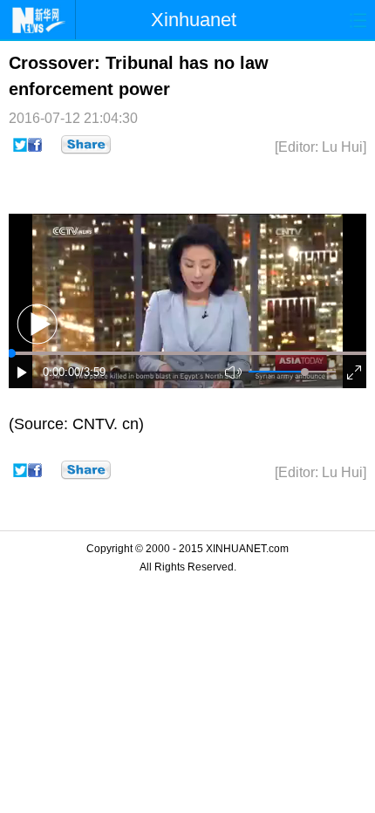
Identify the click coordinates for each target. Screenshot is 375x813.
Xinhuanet (193, 20)
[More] (86, 144)
